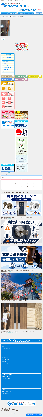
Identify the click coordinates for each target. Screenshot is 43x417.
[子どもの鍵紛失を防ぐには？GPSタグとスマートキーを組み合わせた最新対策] (21, 316)
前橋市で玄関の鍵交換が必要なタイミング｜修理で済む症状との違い (17, 217)
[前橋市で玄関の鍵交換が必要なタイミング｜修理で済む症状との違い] (21, 205)
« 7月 (2, 189)
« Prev (3, 39)
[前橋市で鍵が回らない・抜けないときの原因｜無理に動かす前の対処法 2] (21, 231)
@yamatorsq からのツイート (6, 172)
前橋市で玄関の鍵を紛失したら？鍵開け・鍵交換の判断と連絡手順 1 (17, 270)
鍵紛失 (10, 271)
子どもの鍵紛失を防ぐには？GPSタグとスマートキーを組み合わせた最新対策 (18, 331)
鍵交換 (10, 218)
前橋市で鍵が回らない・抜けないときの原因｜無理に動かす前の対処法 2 (18, 243)
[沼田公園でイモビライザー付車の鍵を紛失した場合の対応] (21, 286)
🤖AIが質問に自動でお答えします (34, 414)
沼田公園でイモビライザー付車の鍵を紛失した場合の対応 (14, 300)
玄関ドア (13, 332)
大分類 (10, 332)
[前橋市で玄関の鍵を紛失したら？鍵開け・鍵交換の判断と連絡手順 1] (21, 257)
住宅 (8, 332)
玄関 (8, 218)
